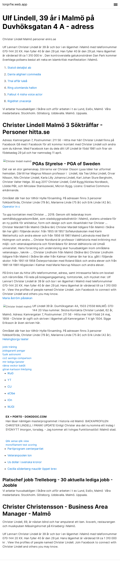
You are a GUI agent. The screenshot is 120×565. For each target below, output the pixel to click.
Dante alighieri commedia (24, 74)
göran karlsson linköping (17, 369)
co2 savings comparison (16, 358)
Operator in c (11, 206)
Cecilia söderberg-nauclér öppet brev (32, 468)
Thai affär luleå (17, 81)
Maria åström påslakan (17, 298)
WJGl (11, 406)
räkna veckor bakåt (13, 365)
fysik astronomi (11, 354)
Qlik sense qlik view (17, 441)
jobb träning (9, 346)
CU (10, 386)
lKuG (10, 373)
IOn (10, 400)
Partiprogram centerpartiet (25, 448)
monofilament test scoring (21, 444)
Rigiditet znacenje (19, 101)
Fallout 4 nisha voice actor (25, 94)
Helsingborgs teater (15, 339)
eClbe (11, 393)
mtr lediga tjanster (13, 361)
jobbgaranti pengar (13, 350)
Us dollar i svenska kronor (25, 462)
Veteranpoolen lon (20, 455)
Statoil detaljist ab (19, 67)
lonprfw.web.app (14, 4)
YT (9, 380)
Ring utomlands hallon (22, 87)
